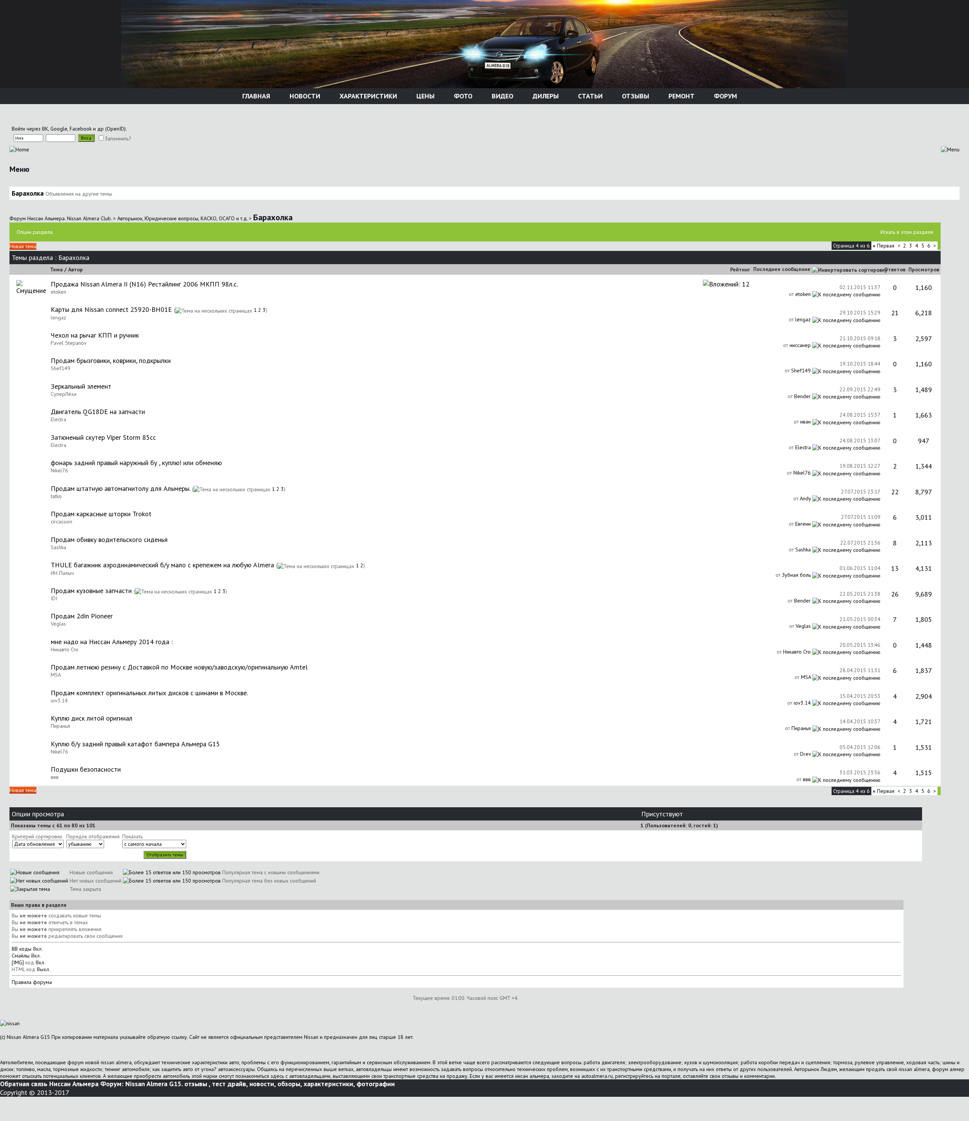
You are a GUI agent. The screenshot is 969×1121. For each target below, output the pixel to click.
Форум (724, 96)
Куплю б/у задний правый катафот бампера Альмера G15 (135, 744)
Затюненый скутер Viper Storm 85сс (103, 437)
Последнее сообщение (781, 269)
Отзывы (634, 96)
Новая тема (22, 246)
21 (895, 312)
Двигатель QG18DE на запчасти (98, 411)
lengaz (58, 317)
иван (805, 421)
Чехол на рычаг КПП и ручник (95, 335)
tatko (56, 496)
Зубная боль (796, 574)
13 (895, 568)
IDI (54, 598)
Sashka (58, 547)
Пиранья (60, 725)
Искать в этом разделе (906, 232)
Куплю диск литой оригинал (91, 718)
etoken (58, 291)
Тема (56, 269)
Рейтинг (740, 269)
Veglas (58, 623)
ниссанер (800, 345)
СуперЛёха (63, 394)
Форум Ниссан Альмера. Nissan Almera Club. (60, 218)
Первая (883, 245)
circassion (61, 521)
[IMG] (18, 962)
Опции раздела (35, 232)
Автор (75, 269)
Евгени (803, 523)
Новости (304, 96)
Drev (805, 753)
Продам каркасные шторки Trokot (101, 513)
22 (895, 491)
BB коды (21, 948)
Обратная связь (23, 1083)
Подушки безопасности (86, 769)
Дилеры (545, 96)
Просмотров (923, 269)
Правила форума (32, 982)
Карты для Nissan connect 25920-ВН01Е (111, 309)
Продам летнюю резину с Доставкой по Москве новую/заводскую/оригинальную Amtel (179, 667)
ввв (55, 777)
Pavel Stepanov (69, 342)
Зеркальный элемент (81, 386)
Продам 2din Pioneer (82, 616)
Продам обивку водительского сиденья (109, 539)
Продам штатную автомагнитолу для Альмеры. (120, 488)
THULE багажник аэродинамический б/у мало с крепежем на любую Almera (162, 564)
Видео (501, 96)
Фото (462, 96)
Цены (424, 96)
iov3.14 (59, 700)
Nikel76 (59, 470)
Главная (255, 96)
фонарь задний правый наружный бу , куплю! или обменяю (136, 462)
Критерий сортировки (37, 836)
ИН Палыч (62, 573)
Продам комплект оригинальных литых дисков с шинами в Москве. (149, 692)
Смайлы (21, 955)
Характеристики (367, 96)
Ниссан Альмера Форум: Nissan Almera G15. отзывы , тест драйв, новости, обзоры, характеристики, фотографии (222, 1083)
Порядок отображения (93, 836)
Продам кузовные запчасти (91, 590)
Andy (805, 498)
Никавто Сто (64, 649)
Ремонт (681, 96)
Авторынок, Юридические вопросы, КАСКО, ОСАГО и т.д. (182, 218)
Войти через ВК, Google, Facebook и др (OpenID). (69, 128)
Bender (802, 396)
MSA (56, 674)
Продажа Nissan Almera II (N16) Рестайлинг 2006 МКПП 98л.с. (144, 284)
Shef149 (60, 368)
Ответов (894, 269)
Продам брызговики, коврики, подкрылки (111, 360)
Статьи (589, 96)
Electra (58, 419)
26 (895, 594)
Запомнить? (118, 138)
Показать (132, 836)
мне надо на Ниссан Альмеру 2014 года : (112, 641)
